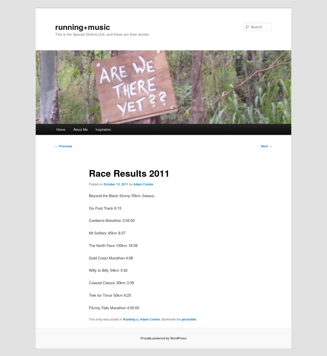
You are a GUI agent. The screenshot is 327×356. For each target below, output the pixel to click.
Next (266, 146)
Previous (63, 146)
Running (129, 319)
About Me (80, 129)
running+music (82, 26)
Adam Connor (143, 184)
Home (60, 129)
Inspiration (103, 129)
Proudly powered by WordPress (163, 338)
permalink (189, 319)
